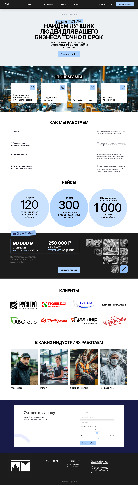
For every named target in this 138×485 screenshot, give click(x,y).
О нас (29, 4)
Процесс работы (46, 4)
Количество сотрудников (88, 426)
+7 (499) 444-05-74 (50, 461)
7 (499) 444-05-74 (105, 4)
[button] (125, 4)
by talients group (69, 14)
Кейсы (63, 4)
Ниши (76, 4)
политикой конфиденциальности (102, 439)
